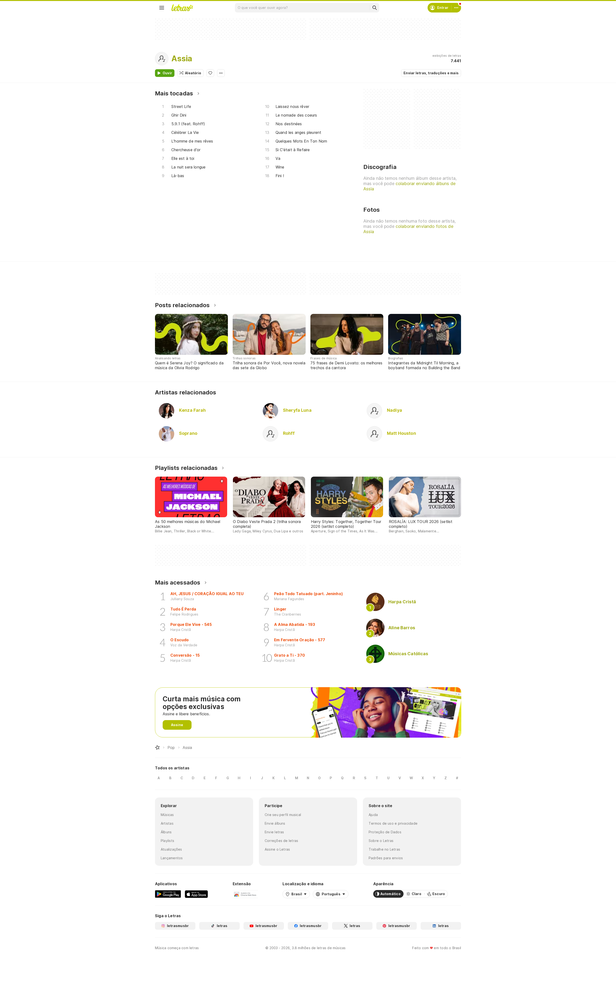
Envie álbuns (275, 823)
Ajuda (373, 815)
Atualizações (171, 849)
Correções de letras (281, 841)
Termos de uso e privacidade (393, 823)
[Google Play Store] (168, 894)
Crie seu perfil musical (283, 815)
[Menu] (161, 7)
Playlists (167, 841)
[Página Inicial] (157, 747)
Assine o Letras (277, 849)
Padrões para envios (386, 858)
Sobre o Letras (381, 841)
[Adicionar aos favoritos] (210, 73)
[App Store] (196, 894)
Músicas (167, 815)
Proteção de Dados (385, 832)
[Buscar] (374, 7)
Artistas (167, 823)
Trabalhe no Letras (384, 849)
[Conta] (456, 7)
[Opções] (221, 73)
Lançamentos (172, 858)
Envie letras (274, 832)
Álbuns (166, 832)
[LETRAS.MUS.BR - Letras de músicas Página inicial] (182, 7)
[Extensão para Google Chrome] (245, 894)
